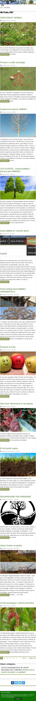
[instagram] (23, 682)
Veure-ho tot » (4, 54)
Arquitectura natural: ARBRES (13, 109)
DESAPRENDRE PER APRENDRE (15, 497)
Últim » (25, 658)
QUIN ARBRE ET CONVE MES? (14, 231)
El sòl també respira (9, 448)
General (8, 20)
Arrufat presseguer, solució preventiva (17, 603)
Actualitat (4, 20)
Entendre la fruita (8, 347)
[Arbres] (18, 2)
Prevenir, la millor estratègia (12, 62)
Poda (7, 174)
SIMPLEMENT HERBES (11, 18)
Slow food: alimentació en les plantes (16, 403)
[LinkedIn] (19, 682)
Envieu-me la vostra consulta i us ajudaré (17, 671)
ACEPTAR (18, 698)
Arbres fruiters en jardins (11, 545)
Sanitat (8, 65)
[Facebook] (12, 682)
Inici (1, 7)
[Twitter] (16, 682)
